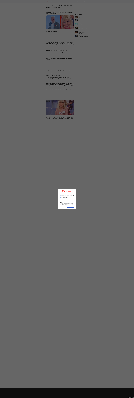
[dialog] (67, 199)
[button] (67, 199)
